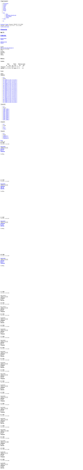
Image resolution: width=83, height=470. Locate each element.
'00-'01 (2, 408)
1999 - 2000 (6, 110)
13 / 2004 (10, 89)
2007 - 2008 (6, 119)
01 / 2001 (10, 97)
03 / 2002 (10, 93)
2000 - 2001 (6, 111)
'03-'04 (2, 341)
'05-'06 (2, 296)
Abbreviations (8, 16)
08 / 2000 (10, 99)
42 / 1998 (10, 102)
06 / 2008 (10, 79)
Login (4, 18)
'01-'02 (2, 386)
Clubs (4, 7)
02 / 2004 (10, 90)
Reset (2, 140)
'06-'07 (2, 222)
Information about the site (11, 15)
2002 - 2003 (6, 113)
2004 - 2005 (6, 116)
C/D (4, 128)
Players (4, 9)
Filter (2, 73)
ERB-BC (5, 135)
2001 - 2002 (6, 112)
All (3, 77)
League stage (6, 26)
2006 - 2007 (6, 118)
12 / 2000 (10, 98)
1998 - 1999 (6, 109)
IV (5, 147)
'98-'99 (2, 453)
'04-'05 (2, 319)
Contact (7, 17)
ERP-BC (5, 137)
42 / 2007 (10, 81)
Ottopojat (6, 138)
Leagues (5, 4)
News (7, 14)
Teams (4, 8)
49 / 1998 (10, 100)
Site (4, 12)
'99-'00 (2, 430)
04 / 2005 (10, 86)
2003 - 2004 (6, 114)
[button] (41, 149)
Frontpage (3, 24)
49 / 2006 (10, 83)
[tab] (41, 149)
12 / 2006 (10, 84)
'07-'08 (2, 147)
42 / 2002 (10, 92)
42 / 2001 (10, 95)
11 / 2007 (10, 82)
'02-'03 (2, 363)
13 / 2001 (10, 96)
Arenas (4, 10)
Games (4, 5)
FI (3, 20)
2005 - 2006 (6, 117)
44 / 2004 (10, 88)
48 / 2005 (10, 85)
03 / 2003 (10, 91)
